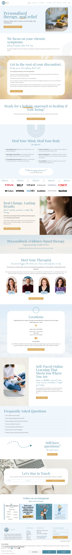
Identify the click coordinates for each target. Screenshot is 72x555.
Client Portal (28, 539)
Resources (59, 2)
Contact (64, 2)
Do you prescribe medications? (14, 427)
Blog (54, 2)
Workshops (49, 2)
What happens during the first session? (17, 421)
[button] (36, 415)
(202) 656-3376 (43, 536)
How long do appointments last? (15, 418)
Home (29, 2)
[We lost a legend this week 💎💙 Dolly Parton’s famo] (60, 512)
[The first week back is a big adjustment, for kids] (44, 512)
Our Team (34, 2)
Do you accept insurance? (13, 424)
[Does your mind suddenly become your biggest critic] (28, 512)
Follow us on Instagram (36, 498)
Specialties (41, 2)
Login (69, 2)
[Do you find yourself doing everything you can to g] (12, 512)
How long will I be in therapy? (14, 429)
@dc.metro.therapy (36, 501)
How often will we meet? (13, 415)
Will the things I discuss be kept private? (17, 432)
